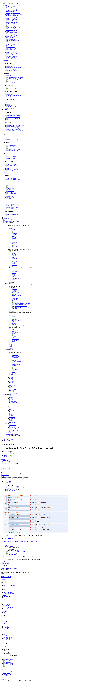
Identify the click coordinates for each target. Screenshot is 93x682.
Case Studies (6, 599)
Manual (13, 66)
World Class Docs (15, 126)
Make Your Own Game (8, 593)
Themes (13, 196)
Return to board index (12, 568)
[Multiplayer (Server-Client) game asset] (1, 469)
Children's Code (7, 674)
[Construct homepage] (12, 3)
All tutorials (12, 82)
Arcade (8, 406)
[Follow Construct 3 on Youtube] (11, 165)
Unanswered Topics (8, 439)
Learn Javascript (7, 608)
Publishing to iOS (14, 79)
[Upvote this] (11, 488)
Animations (14, 187)
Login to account (14, 434)
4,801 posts (17, 550)
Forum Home (14, 138)
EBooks (12, 188)
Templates (13, 195)
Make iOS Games (23, 306)
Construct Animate (20, 249)
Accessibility (6, 675)
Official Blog (16, 156)
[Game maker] (12, 221)
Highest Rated (14, 207)
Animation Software (8, 586)
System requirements (17, 67)
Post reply (3, 459)
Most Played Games (17, 148)
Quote (14, 490)
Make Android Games (24, 304)
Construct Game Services (23, 267)
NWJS (14, 104)
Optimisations (16, 81)
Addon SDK (14, 70)
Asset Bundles (14, 214)
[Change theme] (13, 435)
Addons (12, 185)
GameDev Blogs (7, 638)
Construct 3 (20, 225)
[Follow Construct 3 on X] (10, 167)
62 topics (11, 550)
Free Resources (16, 117)
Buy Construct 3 (13, 178)
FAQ (11, 119)
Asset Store (9, 380)
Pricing (5, 595)
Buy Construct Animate (15, 179)
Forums (8, 394)
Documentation (7, 596)
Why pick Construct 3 (16, 115)
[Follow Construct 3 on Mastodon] (12, 170)
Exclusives (12, 208)
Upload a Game (15, 150)
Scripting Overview (15, 69)
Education (5, 109)
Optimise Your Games (24, 307)
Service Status (6, 677)
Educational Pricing (14, 128)
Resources (5, 60)
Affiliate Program (7, 618)
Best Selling (14, 205)
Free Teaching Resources (9, 607)
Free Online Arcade (7, 639)
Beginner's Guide (14, 75)
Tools (11, 198)
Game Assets (6, 634)
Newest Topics (15, 139)
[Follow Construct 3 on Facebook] (12, 169)
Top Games (13, 145)
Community (6, 131)
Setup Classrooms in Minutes (19, 125)
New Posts (12, 158)
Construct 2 (15, 326)
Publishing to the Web (18, 77)
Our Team (5, 625)
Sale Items (11, 216)
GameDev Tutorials (7, 637)
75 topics (11, 486)
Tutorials (12, 96)
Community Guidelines (8, 641)
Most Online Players (15, 149)
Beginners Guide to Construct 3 (26, 302)
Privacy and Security (16, 118)
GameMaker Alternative (9, 592)
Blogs (7, 423)
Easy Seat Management (8, 606)
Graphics (13, 192)
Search (5, 441)
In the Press (6, 627)
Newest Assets (15, 204)
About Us (5, 623)
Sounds (15, 193)
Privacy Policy (6, 673)
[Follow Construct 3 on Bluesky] (11, 168)
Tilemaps (12, 197)
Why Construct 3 (7, 604)
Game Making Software (9, 585)
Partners (5, 609)
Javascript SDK (13, 106)
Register (5, 218)
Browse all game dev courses (16, 88)
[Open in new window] (35, 532)
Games (12, 191)
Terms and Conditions (8, 671)
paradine (3, 476)
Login (9, 218)
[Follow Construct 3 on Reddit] (11, 164)
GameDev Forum (7, 635)
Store (4, 172)
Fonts (11, 189)
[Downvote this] (23, 488)
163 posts (16, 486)
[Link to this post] (10, 489)
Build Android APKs (16, 78)
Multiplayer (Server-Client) (7, 471)
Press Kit (5, 626)
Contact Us (9, 432)
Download (15, 103)
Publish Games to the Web (25, 303)
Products (5, 5)
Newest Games (13, 146)
